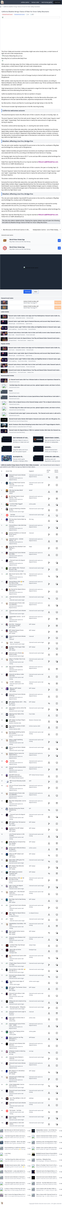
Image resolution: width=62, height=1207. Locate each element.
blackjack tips (13, 952)
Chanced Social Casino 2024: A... (17, 597)
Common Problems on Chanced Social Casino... (17, 533)
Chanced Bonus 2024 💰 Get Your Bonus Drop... (16, 582)
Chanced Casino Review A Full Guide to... (17, 937)
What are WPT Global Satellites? (15, 688)
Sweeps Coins (30, 340)
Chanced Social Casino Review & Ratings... (17, 694)
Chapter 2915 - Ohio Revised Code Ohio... (17, 892)
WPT (11, 782)
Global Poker (13, 946)
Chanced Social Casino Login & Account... (17, 1012)
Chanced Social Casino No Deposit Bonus (18, 421)
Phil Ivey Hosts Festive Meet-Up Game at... (17, 519)
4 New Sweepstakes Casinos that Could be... (16, 1085)
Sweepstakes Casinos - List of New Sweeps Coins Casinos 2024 (46, 230)
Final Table (12, 717)
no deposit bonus (14, 916)
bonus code (35, 2)
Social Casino (11, 318)
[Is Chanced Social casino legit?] (4, 414)
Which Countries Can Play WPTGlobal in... (16, 1038)
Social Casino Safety (22, 329)
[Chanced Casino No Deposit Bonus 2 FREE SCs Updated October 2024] (4, 431)
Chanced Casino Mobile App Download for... (16, 1077)
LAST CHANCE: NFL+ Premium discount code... (17, 568)
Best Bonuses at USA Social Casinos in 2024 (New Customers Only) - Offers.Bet (16, 230)
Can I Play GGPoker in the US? (18, 1098)
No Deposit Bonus (12, 340)
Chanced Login (11, 323)
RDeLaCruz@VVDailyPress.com (48, 162)
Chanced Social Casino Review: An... (17, 611)
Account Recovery (20, 323)
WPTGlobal (12, 1040)
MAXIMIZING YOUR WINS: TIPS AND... (17, 924)
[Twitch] (4, 392)
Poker (10, 549)
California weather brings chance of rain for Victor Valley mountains (21, 6)
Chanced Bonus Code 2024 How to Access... (17, 525)
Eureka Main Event (22, 426)
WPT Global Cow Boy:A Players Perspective (17, 720)
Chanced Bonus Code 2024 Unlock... (16, 1123)
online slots (12, 1021)
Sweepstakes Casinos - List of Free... (17, 617)
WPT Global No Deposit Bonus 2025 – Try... (17, 913)
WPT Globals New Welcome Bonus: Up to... (16, 866)
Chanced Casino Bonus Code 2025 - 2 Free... (17, 994)
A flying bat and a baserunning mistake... (17, 1001)
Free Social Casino (22, 340)
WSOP (11, 493)
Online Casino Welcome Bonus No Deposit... (17, 848)
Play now (57, 302)
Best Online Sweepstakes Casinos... (16, 667)
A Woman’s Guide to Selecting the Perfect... (17, 1051)
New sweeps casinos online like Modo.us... (17, 708)
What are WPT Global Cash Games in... (16, 854)
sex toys (11, 1054)
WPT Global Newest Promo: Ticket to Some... (16, 630)
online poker (13, 505)
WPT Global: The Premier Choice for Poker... (17, 988)
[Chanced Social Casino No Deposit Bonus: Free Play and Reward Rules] (4, 339)
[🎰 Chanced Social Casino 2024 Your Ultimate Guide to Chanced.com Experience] (4, 380)
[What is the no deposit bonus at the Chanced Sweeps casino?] (4, 403)
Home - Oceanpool (15, 642)
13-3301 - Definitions (15, 682)
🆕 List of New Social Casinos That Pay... (17, 483)
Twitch (11, 391)
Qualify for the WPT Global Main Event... (16, 828)
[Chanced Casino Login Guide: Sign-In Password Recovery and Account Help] (4, 322)
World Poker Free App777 (30, 303)
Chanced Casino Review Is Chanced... (16, 1057)
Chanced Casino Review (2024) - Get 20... (17, 767)
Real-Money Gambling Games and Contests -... (17, 732)
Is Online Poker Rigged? (16, 504)
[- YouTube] (4, 386)
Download (57, 2)
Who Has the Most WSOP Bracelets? (16, 490)
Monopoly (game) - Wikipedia (17, 1007)
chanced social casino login (16, 511)
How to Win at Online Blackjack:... (15, 950)
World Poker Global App (31, 301)
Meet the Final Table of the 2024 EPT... (16, 714)
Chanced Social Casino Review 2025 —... (17, 636)
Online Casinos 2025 (14, 729)
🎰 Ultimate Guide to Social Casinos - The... (16, 496)
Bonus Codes (11, 335)
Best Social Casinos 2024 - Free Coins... (17, 574)
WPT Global (12, 627)
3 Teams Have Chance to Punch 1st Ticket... (17, 963)
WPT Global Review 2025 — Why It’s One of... (17, 702)
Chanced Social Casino (14, 381)
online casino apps (15, 984)
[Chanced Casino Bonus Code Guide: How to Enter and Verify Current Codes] (4, 334)
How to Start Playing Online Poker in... (16, 1032)
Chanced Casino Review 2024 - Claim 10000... (17, 975)
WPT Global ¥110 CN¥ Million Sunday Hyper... (17, 1071)
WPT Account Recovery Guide (17, 781)
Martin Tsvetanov (13, 426)
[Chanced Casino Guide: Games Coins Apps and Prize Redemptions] (4, 317)
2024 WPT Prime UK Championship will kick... (15, 775)
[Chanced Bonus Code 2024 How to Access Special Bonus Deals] (4, 397)
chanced (11, 536)
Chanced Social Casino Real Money (17, 410)
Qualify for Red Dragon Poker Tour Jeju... (17, 647)
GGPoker (12, 1100)
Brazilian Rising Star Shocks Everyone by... (16, 809)
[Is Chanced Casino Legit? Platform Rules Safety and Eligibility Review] (4, 328)
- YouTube (12, 514)
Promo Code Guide (30, 335)
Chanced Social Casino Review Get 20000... (17, 553)
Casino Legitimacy (12, 329)
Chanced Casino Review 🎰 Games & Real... (16, 653)
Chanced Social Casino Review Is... (17, 1063)
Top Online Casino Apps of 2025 (17, 981)
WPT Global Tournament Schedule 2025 (15, 872)
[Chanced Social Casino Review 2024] (4, 420)
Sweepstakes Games (20, 318)
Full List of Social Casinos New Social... (17, 786)
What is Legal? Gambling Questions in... (16, 740)
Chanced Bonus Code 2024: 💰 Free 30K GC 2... (17, 969)
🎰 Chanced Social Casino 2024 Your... (17, 956)
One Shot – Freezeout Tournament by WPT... (15, 624)
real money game (46, 2)
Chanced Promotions (20, 335)
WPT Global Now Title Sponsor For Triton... (17, 822)
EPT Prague (29, 426)
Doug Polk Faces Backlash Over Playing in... (17, 547)
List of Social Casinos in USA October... (16, 834)
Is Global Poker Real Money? (17, 945)
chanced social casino (44, 1203)
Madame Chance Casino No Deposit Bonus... (16, 754)
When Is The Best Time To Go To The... (17, 659)
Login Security (29, 323)
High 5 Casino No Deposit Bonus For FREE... (16, 886)
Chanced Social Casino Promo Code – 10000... (17, 1024)
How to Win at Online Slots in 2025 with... (17, 1018)
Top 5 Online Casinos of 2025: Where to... (17, 726)
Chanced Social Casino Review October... (17, 475)
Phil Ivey (11, 522)
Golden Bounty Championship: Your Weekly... (17, 842)
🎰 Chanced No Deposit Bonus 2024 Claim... (17, 589)
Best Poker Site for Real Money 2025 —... (17, 899)
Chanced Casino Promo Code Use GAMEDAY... (17, 603)
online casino (25, 2)
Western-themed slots (15, 723)
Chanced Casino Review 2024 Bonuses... (17, 1044)
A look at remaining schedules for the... (17, 509)
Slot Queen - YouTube (15, 1110)
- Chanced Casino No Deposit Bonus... (17, 560)
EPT (10, 811)
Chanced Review (32, 329)
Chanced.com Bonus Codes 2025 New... (16, 674)
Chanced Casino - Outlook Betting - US (16, 539)
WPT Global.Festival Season (16, 778)
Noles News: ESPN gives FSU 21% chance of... (16, 860)
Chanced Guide (29, 318)
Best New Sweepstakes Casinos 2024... (17, 801)
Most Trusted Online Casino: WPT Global (16, 931)
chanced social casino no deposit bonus (16, 478)
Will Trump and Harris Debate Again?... (17, 747)
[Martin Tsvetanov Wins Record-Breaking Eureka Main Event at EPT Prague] (4, 425)
